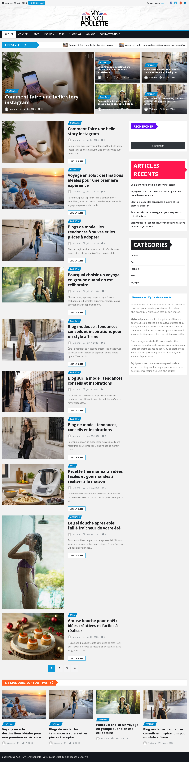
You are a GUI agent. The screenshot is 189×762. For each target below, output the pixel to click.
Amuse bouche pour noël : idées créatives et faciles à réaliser (93, 632)
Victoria (14, 116)
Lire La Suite (76, 168)
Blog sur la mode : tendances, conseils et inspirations (96, 387)
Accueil (9, 34)
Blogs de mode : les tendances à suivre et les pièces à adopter (162, 71)
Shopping (75, 34)
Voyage (90, 34)
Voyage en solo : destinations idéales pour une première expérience (114, 69)
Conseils (23, 34)
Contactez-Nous (110, 34)
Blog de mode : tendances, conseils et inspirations (92, 434)
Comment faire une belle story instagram (91, 138)
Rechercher (143, 133)
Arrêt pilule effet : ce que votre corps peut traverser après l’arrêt (45, 106)
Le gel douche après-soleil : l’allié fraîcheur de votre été (94, 532)
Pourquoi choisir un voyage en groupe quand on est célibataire (116, 102)
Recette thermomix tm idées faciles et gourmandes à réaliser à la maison (95, 483)
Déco (36, 34)
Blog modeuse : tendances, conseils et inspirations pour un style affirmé (163, 101)
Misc (61, 34)
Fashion (49, 34)
